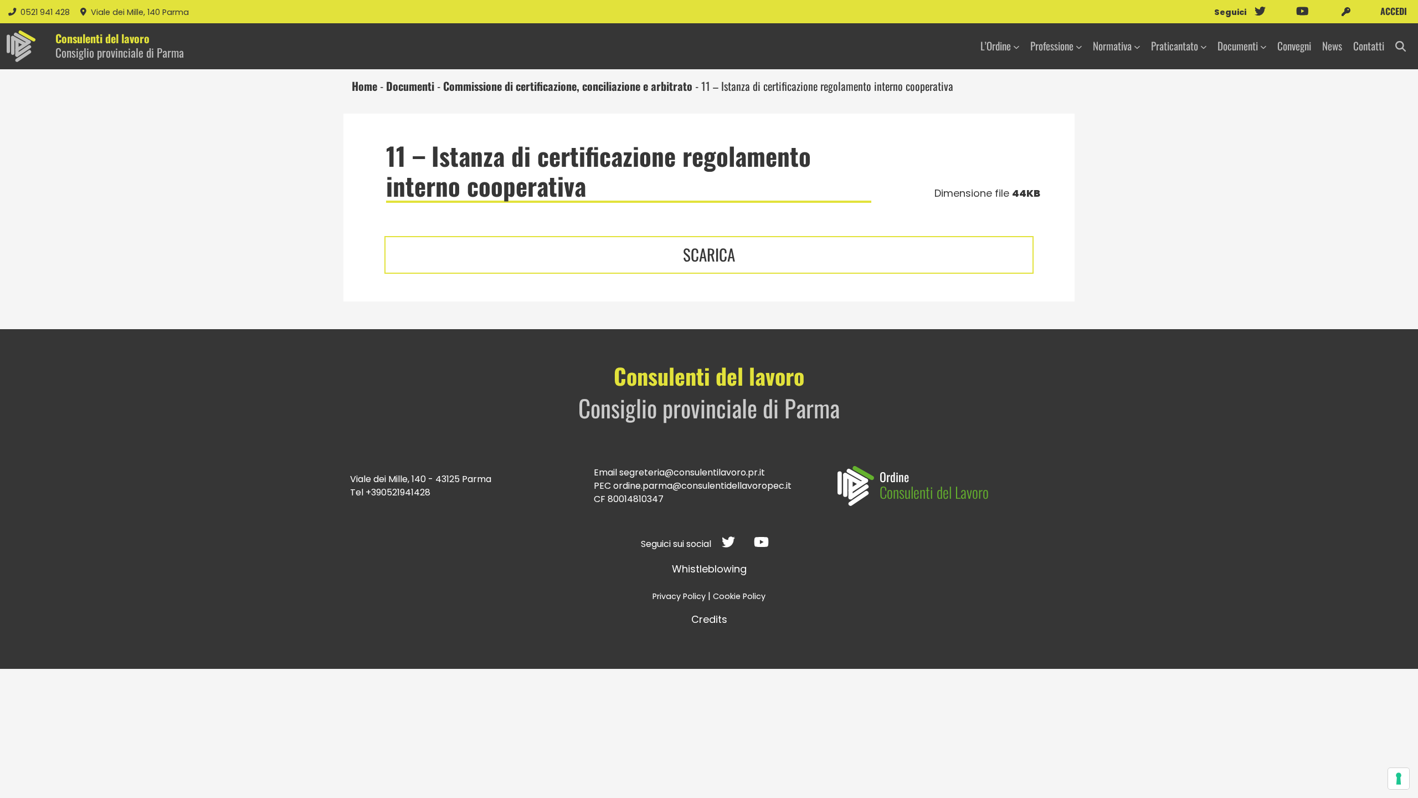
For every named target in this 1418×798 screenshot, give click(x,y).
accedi (1392, 11)
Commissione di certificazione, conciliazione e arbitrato (567, 86)
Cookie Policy (739, 596)
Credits (709, 619)
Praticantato (1174, 46)
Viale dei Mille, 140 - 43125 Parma (420, 479)
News (1332, 46)
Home (364, 86)
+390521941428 (398, 492)
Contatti (1368, 46)
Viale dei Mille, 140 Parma (140, 12)
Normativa (1112, 46)
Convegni (1294, 46)
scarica (709, 254)
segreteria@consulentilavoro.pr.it (692, 472)
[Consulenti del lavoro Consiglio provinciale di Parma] (21, 46)
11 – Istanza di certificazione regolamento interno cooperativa (598, 170)
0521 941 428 (46, 12)
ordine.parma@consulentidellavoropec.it (702, 485)
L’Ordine (995, 46)
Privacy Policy (679, 596)
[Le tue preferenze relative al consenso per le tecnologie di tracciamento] (1398, 778)
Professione (1051, 46)
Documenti (1237, 46)
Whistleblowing (709, 569)
